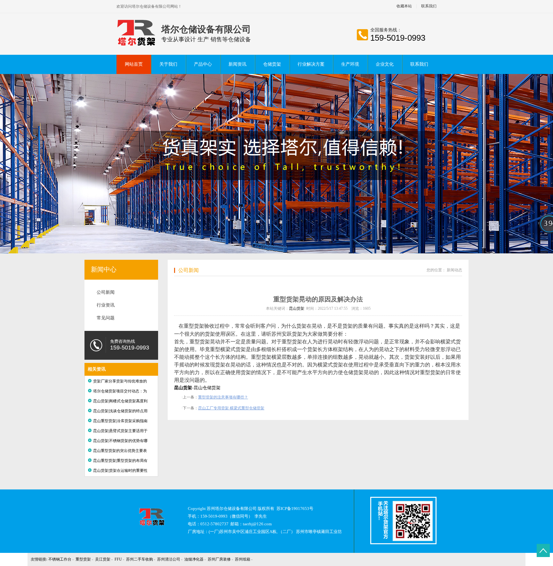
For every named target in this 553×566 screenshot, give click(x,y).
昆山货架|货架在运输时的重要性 (120, 470)
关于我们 (168, 64)
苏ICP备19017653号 (294, 508)
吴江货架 (102, 559)
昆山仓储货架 (207, 387)
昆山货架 (296, 308)
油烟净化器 (194, 559)
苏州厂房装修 (219, 559)
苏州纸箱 (242, 559)
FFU (118, 559)
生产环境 (350, 64)
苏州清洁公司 (168, 559)
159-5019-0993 (397, 38)
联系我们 (429, 6)
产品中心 (203, 64)
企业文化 (385, 64)
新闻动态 (454, 270)
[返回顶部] (543, 550)
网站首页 (134, 64)
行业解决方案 (311, 64)
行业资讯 (106, 305)
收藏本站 (404, 6)
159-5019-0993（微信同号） (226, 516)
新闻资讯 (237, 64)
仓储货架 (272, 64)
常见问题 (106, 318)
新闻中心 (103, 269)
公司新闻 (106, 292)
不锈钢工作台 (59, 559)
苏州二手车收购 (139, 559)
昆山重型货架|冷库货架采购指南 (120, 421)
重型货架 (83, 559)
